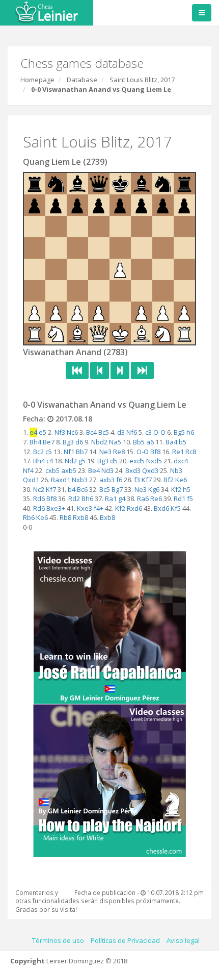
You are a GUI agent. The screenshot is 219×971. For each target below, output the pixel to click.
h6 (190, 432)
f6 (119, 479)
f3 (137, 479)
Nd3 (107, 470)
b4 (71, 489)
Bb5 (139, 441)
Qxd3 (150, 470)
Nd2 (71, 460)
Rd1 (179, 498)
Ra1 (111, 498)
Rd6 (39, 498)
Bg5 (179, 432)
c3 (148, 432)
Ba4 (171, 441)
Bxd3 (133, 470)
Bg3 (68, 441)
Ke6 (181, 479)
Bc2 (38, 451)
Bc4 (91, 432)
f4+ (98, 508)
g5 (82, 460)
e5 (42, 432)
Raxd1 (60, 479)
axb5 (68, 470)
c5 (48, 451)
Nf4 (28, 470)
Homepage (37, 79)
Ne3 (105, 451)
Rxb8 (80, 517)
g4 (121, 498)
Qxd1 (31, 479)
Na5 (115, 441)
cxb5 (52, 470)
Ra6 (143, 498)
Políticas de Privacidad (125, 940)
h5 (186, 489)
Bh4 (35, 441)
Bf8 (155, 451)
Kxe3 (84, 508)
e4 (33, 432)
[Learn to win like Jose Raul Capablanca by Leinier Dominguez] (109, 626)
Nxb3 (80, 479)
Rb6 (29, 517)
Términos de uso (58, 940)
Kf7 (147, 479)
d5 (114, 460)
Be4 (94, 470)
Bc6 (82, 489)
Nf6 (131, 432)
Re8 (119, 451)
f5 (190, 498)
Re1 (178, 451)
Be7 (48, 441)
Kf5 (176, 508)
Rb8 (65, 517)
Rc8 (190, 451)
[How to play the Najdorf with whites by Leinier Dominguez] (109, 779)
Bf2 (168, 479)
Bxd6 (161, 508)
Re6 (156, 498)
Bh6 (87, 498)
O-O (159, 432)
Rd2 (74, 498)
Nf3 (59, 432)
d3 (121, 432)
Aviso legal (183, 940)
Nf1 (69, 451)
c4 (49, 460)
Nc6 (72, 432)
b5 (182, 441)
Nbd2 (99, 441)
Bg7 (117, 489)
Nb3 (176, 470)
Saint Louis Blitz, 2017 (142, 79)
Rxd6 (134, 508)
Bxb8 (107, 517)
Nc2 (38, 489)
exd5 (137, 460)
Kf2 (176, 489)
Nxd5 (154, 460)
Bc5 (103, 432)
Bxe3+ (55, 508)
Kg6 (153, 489)
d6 (79, 441)
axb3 (107, 479)
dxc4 (181, 460)
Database (82, 79)
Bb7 (82, 451)
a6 (150, 441)
